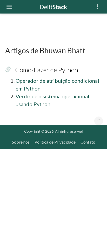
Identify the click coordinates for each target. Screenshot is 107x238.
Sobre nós (21, 141)
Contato (88, 141)
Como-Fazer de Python (46, 70)
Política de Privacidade (55, 141)
